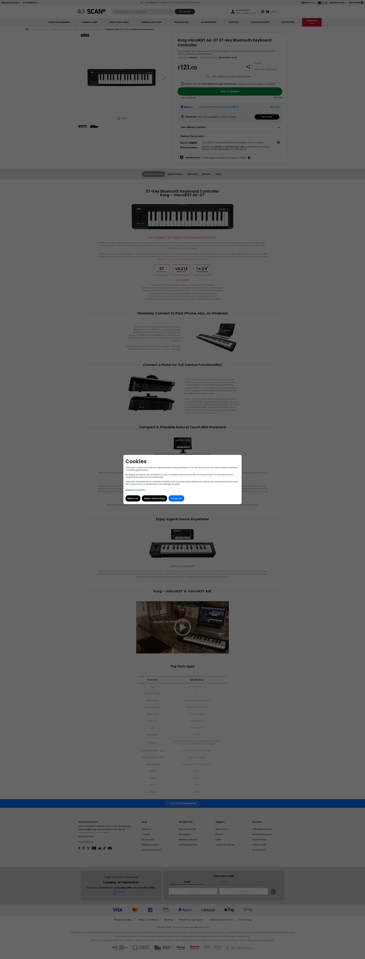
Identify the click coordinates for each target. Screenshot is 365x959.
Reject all (133, 498)
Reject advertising (154, 498)
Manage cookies (135, 490)
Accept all (176, 498)
